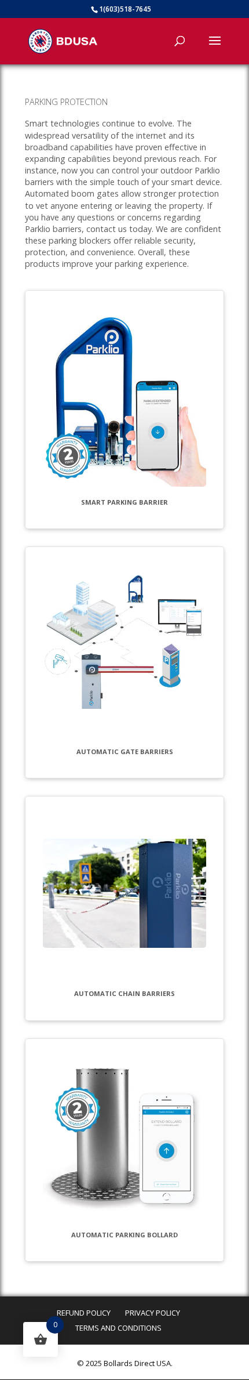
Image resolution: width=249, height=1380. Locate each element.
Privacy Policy (152, 1312)
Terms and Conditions (118, 1328)
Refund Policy (84, 1312)
